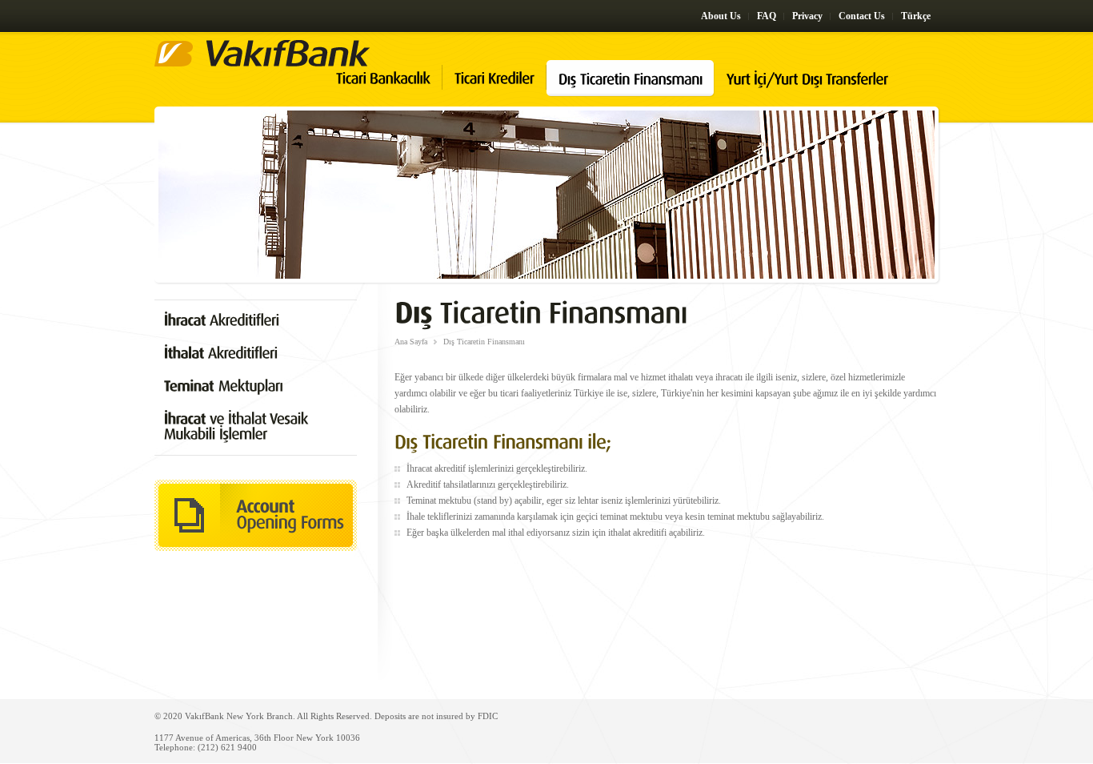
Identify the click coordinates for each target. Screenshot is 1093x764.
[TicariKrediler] (500, 89)
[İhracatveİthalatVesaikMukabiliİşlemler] (255, 427)
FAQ (766, 16)
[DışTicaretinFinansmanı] (637, 90)
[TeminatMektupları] (255, 386)
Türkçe (916, 16)
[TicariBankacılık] (389, 89)
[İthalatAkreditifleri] (255, 353)
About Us (721, 16)
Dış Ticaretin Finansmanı (484, 341)
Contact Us (862, 16)
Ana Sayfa (410, 341)
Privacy (807, 16)
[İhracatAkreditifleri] (255, 320)
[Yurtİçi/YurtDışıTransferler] (813, 90)
